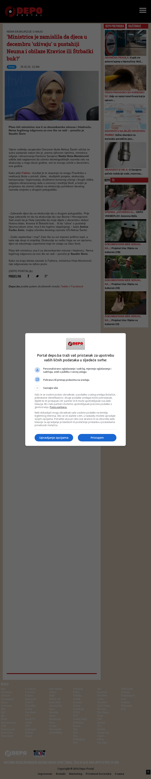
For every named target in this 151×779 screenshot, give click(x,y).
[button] (75, 388)
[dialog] (75, 389)
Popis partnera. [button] (58, 407)
